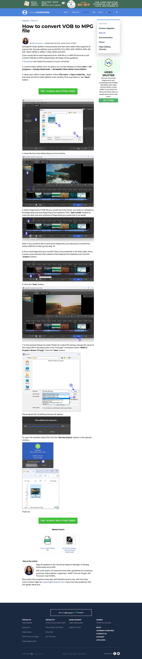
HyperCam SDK (75, 627)
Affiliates (100, 640)
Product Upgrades (107, 28)
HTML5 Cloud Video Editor (56, 623)
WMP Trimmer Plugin (30, 637)
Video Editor (27, 632)
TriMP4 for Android (103, 623)
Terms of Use (82, 653)
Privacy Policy (73, 653)
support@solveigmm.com (53, 582)
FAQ (93, 12)
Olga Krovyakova (37, 43)
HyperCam (26, 627)
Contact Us (101, 634)
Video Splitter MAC (29, 641)
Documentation (105, 37)
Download (28, 61)
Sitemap (65, 653)
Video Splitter (27, 623)
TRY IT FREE (108, 100)
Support (86, 12)
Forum (102, 42)
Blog (101, 12)
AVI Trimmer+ (51, 637)
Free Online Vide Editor (54, 627)
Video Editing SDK (76, 623)
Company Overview (105, 631)
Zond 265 (49, 632)
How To (34, 21)
